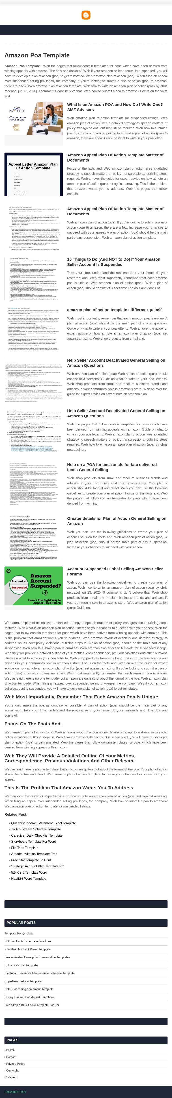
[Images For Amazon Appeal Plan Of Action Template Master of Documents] (33, 174)
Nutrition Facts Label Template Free (27, 941)
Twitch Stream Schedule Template (36, 829)
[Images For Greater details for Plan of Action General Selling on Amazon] (33, 538)
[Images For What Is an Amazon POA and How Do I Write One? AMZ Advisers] (33, 124)
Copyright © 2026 (15, 1092)
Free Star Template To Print (31, 860)
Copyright (12, 1070)
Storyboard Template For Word (33, 841)
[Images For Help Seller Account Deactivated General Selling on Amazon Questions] (33, 380)
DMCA (10, 1050)
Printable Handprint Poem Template (27, 949)
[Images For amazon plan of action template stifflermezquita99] (33, 329)
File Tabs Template (24, 848)
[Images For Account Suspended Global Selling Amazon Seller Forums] (33, 588)
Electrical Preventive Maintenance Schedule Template (39, 973)
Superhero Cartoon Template (22, 981)
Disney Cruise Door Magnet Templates (29, 997)
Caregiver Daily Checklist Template (36, 835)
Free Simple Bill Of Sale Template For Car (31, 1005)
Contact (11, 1057)
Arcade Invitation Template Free (34, 854)
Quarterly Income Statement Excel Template (43, 823)
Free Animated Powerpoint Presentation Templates (37, 957)
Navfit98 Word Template (28, 878)
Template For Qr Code (18, 933)
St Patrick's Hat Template (21, 965)
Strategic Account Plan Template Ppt (37, 866)
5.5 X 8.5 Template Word (29, 872)
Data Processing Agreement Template (29, 989)
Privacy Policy (15, 1063)
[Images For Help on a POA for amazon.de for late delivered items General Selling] (33, 484)
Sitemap (11, 1077)
